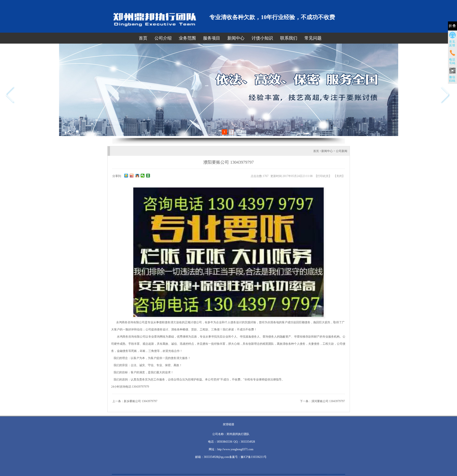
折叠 (452, 26)
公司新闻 (341, 151)
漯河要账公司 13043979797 (328, 401)
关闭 (339, 176)
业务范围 (187, 38)
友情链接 (228, 424)
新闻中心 (235, 38)
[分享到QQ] (137, 175)
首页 (143, 38)
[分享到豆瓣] (148, 175)
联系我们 (288, 38)
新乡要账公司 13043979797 (140, 401)
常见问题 (313, 38)
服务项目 (211, 38)
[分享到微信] (143, 175)
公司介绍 (163, 38)
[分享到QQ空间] (126, 175)
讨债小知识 (262, 38)
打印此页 (323, 176)
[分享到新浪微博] (132, 175)
